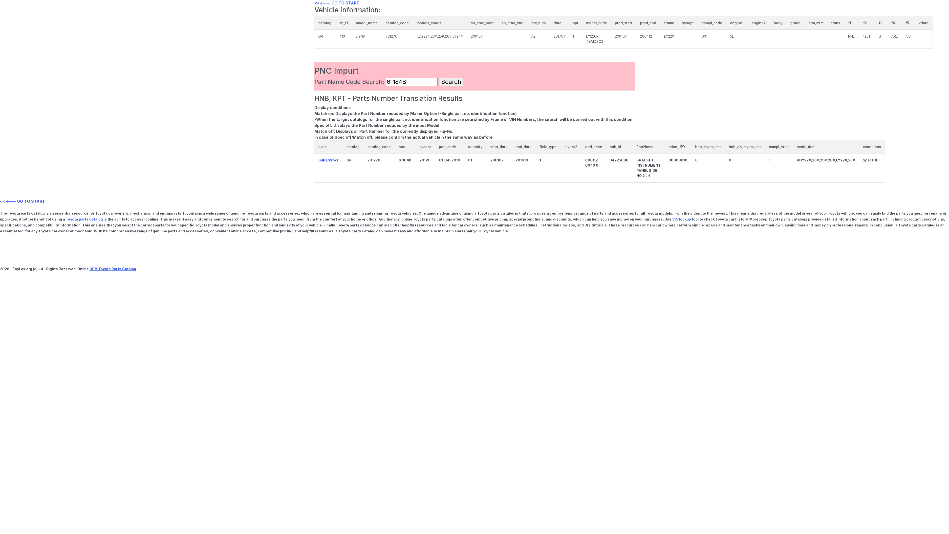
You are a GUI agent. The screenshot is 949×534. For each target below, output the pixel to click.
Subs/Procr (328, 160)
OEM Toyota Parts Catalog (112, 269)
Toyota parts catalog (84, 219)
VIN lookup (681, 219)
